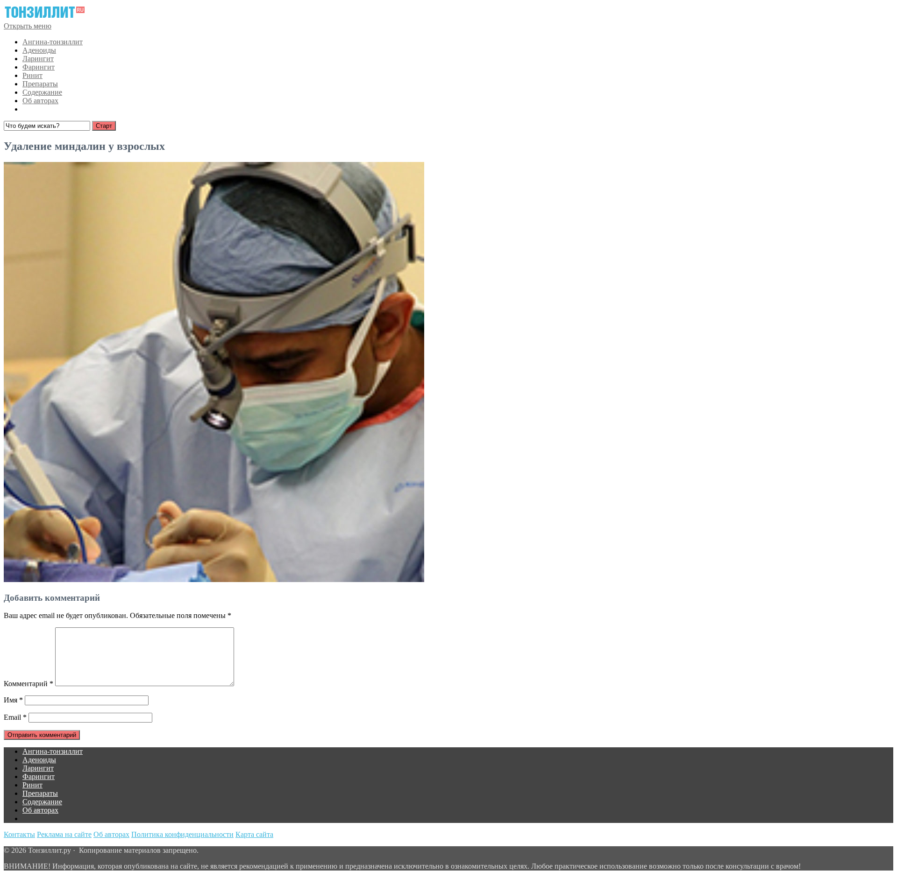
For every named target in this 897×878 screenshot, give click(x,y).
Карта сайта (254, 834)
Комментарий (28, 684)
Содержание (42, 92)
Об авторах (40, 101)
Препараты (40, 84)
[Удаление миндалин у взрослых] (214, 579)
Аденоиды (39, 50)
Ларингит (38, 59)
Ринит (32, 75)
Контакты (19, 834)
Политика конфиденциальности (182, 834)
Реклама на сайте (64, 834)
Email (15, 717)
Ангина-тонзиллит (52, 42)
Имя (13, 700)
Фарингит (38, 67)
